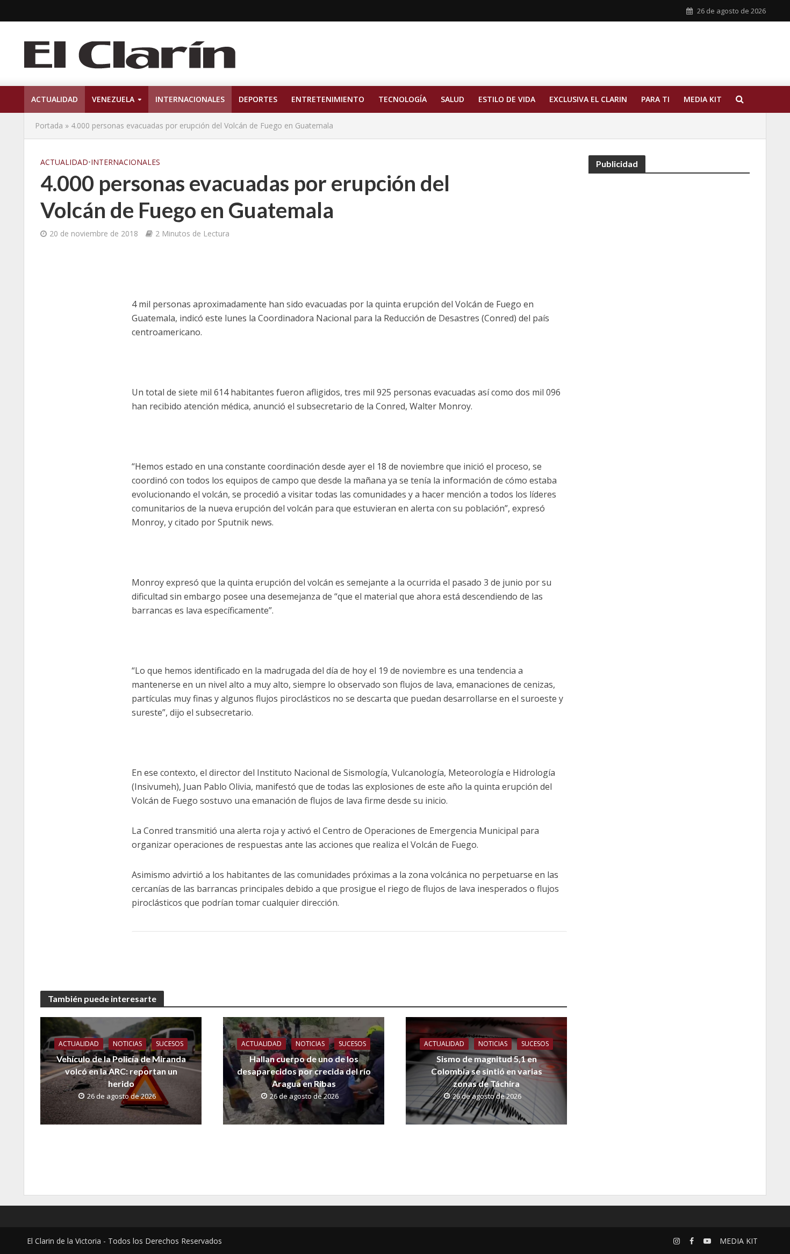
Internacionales (190, 99)
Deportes (258, 99)
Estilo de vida (506, 99)
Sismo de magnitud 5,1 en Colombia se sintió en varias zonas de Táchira (486, 1071)
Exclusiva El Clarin (588, 99)
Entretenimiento (327, 99)
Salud (452, 99)
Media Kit (703, 99)
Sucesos (169, 1043)
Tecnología (402, 99)
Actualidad (54, 99)
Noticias (127, 1043)
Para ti (655, 99)
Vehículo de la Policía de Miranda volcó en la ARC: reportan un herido (121, 1071)
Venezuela (113, 99)
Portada (49, 125)
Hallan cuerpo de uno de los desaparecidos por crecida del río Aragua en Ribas (304, 1071)
